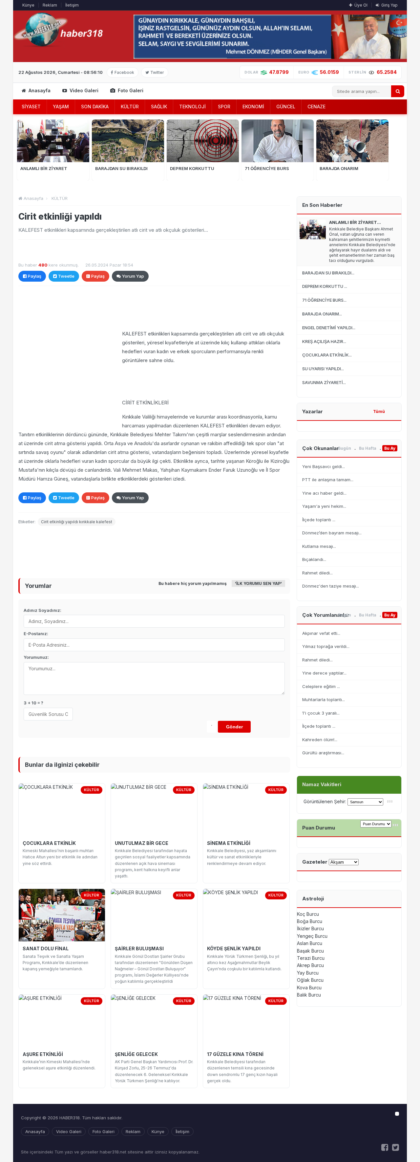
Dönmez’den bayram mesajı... (332, 532)
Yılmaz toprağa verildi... (325, 646)
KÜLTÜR (130, 106)
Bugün (344, 448)
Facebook (124, 72)
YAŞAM (61, 106)
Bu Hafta (367, 448)
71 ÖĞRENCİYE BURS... (324, 300)
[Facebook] (384, 1147)
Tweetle (66, 276)
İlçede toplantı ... (318, 519)
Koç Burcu (308, 914)
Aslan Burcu (309, 943)
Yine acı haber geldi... (324, 493)
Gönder (234, 726)
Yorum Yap (133, 276)
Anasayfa (39, 90)
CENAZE (316, 106)
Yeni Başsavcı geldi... (323, 466)
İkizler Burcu (310, 928)
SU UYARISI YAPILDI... (323, 368)
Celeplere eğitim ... (321, 686)
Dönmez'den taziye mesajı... (330, 586)
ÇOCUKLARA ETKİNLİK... (327, 354)
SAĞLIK (159, 106)
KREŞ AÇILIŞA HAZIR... (324, 341)
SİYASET (31, 106)
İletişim (72, 5)
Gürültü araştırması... (323, 752)
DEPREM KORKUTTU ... (324, 286)
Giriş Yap (389, 5)
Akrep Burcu (310, 965)
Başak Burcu (310, 951)
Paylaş (34, 276)
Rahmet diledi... (317, 572)
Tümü (379, 411)
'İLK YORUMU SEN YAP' (258, 583)
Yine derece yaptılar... (324, 673)
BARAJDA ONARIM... (322, 313)
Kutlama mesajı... (319, 546)
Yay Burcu (308, 973)
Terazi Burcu (311, 958)
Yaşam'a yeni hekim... (324, 506)
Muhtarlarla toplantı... (323, 699)
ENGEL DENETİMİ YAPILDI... (328, 327)
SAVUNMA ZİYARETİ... (324, 382)
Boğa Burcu (309, 921)
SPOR (224, 106)
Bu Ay (389, 448)
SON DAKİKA (95, 106)
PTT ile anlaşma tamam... (327, 479)
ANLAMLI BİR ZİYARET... (355, 222)
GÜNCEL (285, 106)
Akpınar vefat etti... (321, 633)
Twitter (157, 72)
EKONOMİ (253, 106)
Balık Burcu (309, 995)
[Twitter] (395, 1147)
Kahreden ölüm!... (319, 739)
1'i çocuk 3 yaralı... (321, 713)
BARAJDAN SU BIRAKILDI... (328, 272)
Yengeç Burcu (312, 936)
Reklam (50, 5)
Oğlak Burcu (310, 980)
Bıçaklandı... (314, 559)
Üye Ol (360, 5)
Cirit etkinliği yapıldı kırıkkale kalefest (76, 521)
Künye (28, 5)
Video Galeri (83, 90)
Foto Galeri (129, 90)
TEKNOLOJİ (192, 106)
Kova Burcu (309, 987)
